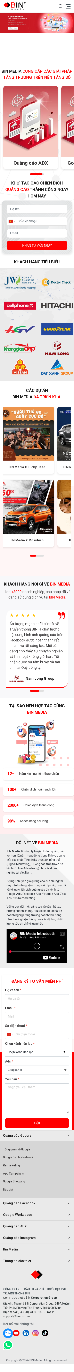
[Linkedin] (26, 1333)
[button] (60, 6)
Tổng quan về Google (16, 1149)
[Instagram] (35, 1333)
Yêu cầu (12, 1079)
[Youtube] (16, 1333)
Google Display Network (18, 1157)
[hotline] (8, 1345)
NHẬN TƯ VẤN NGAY (37, 246)
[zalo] (8, 1333)
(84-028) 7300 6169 (30, 1312)
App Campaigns (13, 1173)
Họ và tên (13, 990)
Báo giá (8, 1189)
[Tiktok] (45, 1333)
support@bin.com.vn (16, 1316)
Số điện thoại (16, 1026)
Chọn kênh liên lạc (20, 1044)
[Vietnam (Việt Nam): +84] (11, 221)
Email (10, 1008)
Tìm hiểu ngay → (30, 161)
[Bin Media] (15, 6)
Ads (9, 1061)
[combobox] (37, 1052)
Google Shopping (14, 1181)
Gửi (37, 1123)
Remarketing (11, 1165)
